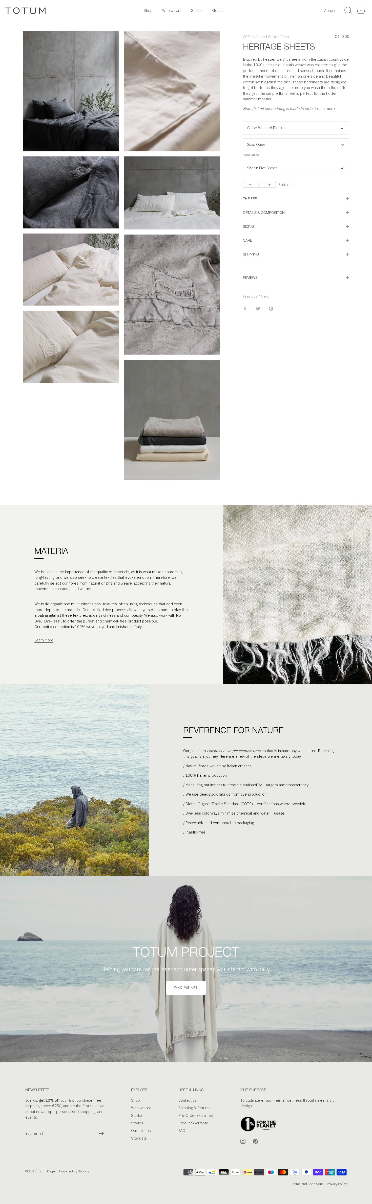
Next (265, 296)
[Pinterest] (255, 1141)
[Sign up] (101, 1133)
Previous (251, 296)
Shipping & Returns (194, 1107)
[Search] (348, 10)
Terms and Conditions (307, 1184)
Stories (217, 10)
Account (331, 10)
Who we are (171, 10)
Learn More (43, 640)
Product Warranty (193, 1123)
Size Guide (251, 155)
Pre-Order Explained (195, 1115)
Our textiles (141, 1130)
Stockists (139, 1138)
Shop (148, 10)
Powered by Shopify (74, 1171)
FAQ (181, 1130)
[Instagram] (242, 1141)
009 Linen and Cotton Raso (266, 36)
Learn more (325, 108)
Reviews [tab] (250, 277)
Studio (196, 10)
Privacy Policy (337, 1184)
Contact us (187, 1100)
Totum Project (47, 1171)
